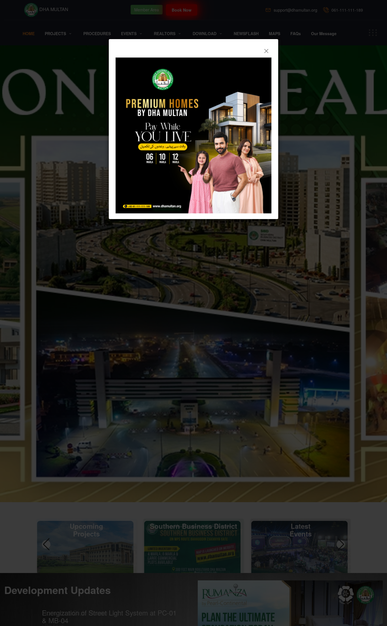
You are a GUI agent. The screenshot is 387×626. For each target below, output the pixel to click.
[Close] (266, 51)
